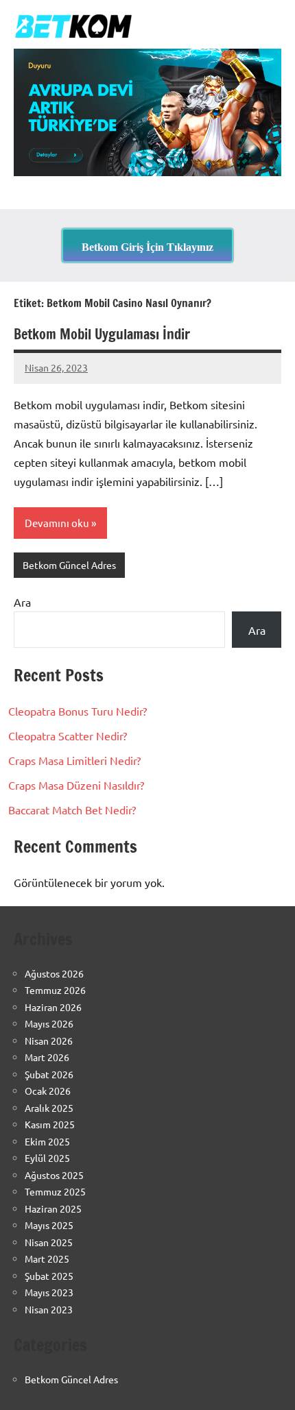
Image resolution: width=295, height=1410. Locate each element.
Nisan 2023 (49, 1309)
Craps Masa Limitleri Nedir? (74, 760)
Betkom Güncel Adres (69, 565)
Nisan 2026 (49, 1040)
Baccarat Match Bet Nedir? (72, 809)
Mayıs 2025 (49, 1225)
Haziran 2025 (53, 1208)
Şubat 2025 (49, 1275)
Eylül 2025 (47, 1158)
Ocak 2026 (48, 1090)
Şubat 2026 (49, 1074)
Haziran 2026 (53, 1007)
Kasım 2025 (50, 1124)
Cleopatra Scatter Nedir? (67, 735)
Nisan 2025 (49, 1242)
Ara (22, 602)
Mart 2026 (47, 1057)
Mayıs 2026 (49, 1023)
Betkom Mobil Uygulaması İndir (102, 334)
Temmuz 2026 (55, 990)
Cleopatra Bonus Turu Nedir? (77, 711)
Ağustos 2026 (54, 973)
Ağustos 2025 (54, 1175)
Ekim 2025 (47, 1141)
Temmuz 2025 (55, 1191)
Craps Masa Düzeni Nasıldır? (76, 785)
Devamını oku (57, 522)
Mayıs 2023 (49, 1292)
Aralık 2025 (49, 1108)
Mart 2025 (47, 1258)
